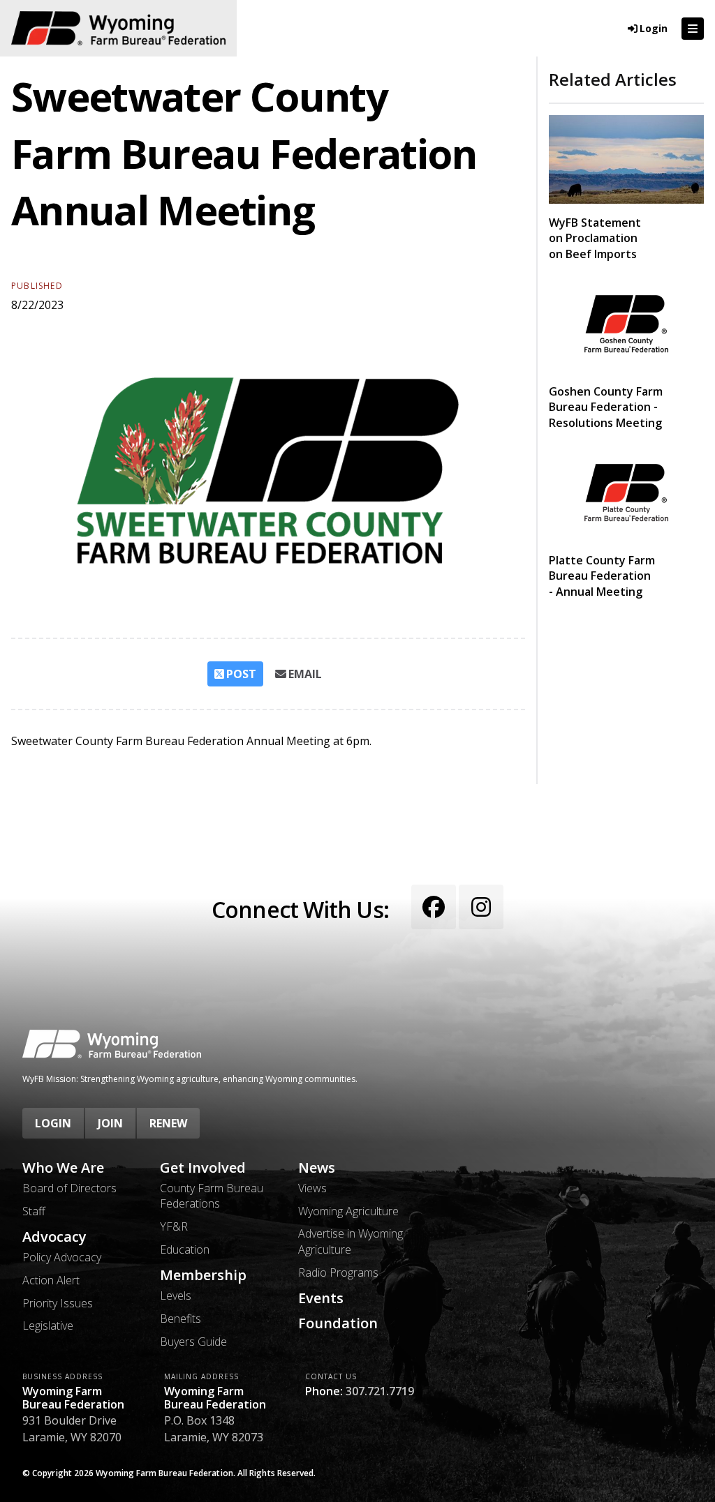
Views (312, 1188)
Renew (168, 1123)
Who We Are (63, 1168)
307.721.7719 (380, 1391)
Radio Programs (338, 1272)
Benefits (180, 1318)
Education (184, 1249)
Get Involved (203, 1168)
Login (53, 1123)
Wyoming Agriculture (348, 1211)
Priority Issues (57, 1303)
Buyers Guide (193, 1341)
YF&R (174, 1226)
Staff (33, 1211)
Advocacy (54, 1237)
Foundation (338, 1323)
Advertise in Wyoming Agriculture (350, 1241)
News (316, 1168)
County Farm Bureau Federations (211, 1195)
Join (110, 1123)
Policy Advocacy (61, 1257)
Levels (175, 1295)
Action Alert (51, 1280)
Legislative (47, 1325)
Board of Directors (69, 1188)
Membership (203, 1275)
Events (321, 1298)
